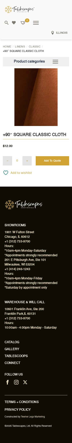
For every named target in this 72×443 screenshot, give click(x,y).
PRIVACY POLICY (18, 409)
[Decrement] (7, 160)
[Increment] (27, 160)
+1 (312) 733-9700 (17, 241)
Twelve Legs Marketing (33, 417)
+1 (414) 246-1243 (17, 269)
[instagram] (16, 382)
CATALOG (12, 342)
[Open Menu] (36, 23)
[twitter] (25, 382)
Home (7, 46)
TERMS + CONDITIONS (22, 402)
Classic (35, 46)
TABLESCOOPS (16, 356)
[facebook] (7, 382)
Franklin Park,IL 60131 (20, 313)
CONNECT (12, 363)
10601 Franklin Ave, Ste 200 (24, 309)
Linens (20, 46)
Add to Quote (52, 160)
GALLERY (12, 349)
